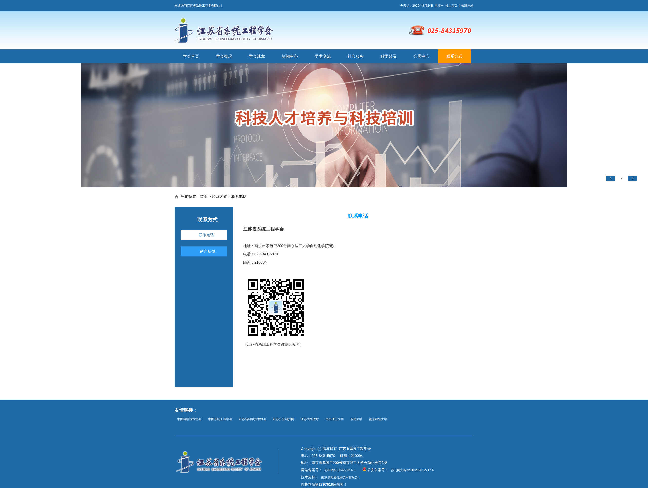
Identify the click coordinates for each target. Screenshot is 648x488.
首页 (204, 196)
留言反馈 (207, 251)
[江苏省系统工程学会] (261, 42)
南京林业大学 (378, 419)
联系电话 (206, 235)
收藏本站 (467, 5)
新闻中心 (290, 56)
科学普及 (388, 56)
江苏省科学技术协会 (252, 419)
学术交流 (323, 56)
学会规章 (257, 56)
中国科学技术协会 (189, 419)
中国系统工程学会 (220, 419)
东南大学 (356, 419)
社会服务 (356, 56)
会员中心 (421, 56)
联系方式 (454, 56)
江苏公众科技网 (283, 419)
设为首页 (451, 5)
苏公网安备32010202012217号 (412, 470)
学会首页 (191, 56)
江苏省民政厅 (310, 419)
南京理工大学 (335, 419)
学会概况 (224, 56)
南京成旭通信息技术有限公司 (341, 477)
